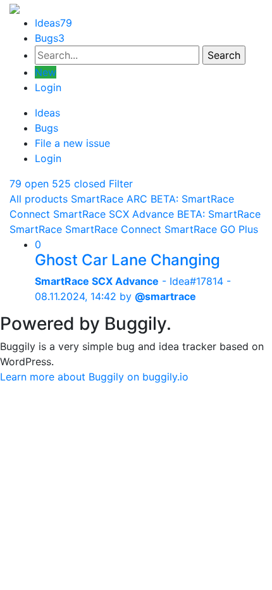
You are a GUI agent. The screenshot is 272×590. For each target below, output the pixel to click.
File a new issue (72, 143)
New (45, 72)
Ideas (53, 22)
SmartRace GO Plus (211, 229)
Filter (121, 183)
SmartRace (35, 229)
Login (48, 87)
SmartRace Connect (113, 229)
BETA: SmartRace (219, 214)
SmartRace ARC (109, 198)
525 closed (79, 183)
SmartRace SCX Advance (113, 214)
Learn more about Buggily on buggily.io (94, 376)
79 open (29, 183)
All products (38, 198)
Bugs (50, 38)
